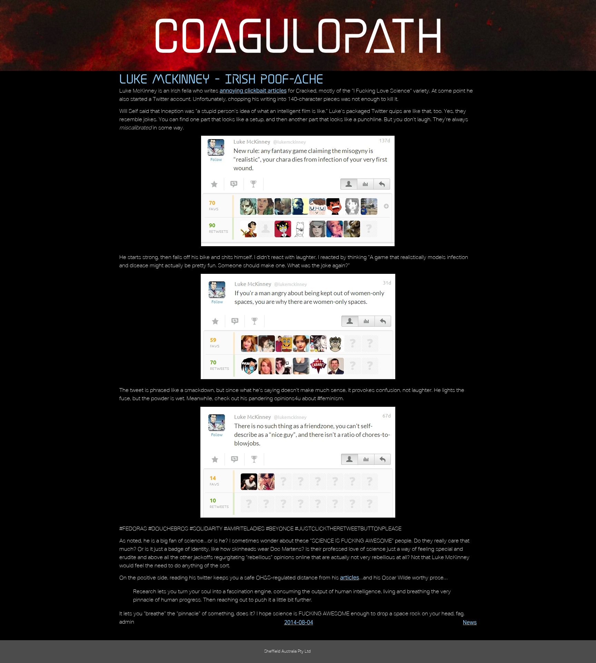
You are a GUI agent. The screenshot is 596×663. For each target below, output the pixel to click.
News (470, 622)
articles (349, 577)
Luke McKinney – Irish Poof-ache (221, 78)
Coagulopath (298, 35)
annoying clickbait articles (253, 90)
